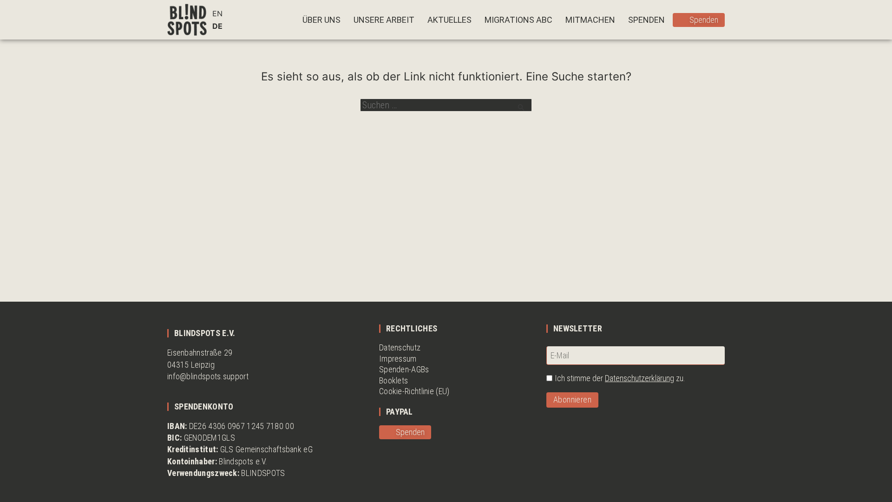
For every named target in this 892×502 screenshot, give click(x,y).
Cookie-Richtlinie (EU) (414, 391)
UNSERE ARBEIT (384, 20)
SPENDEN (646, 20)
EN (217, 13)
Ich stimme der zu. (620, 378)
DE (217, 26)
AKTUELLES (449, 20)
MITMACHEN (590, 20)
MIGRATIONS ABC (518, 20)
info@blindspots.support (208, 376)
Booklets (393, 380)
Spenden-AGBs (404, 369)
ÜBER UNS (321, 20)
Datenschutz (399, 347)
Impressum (398, 358)
